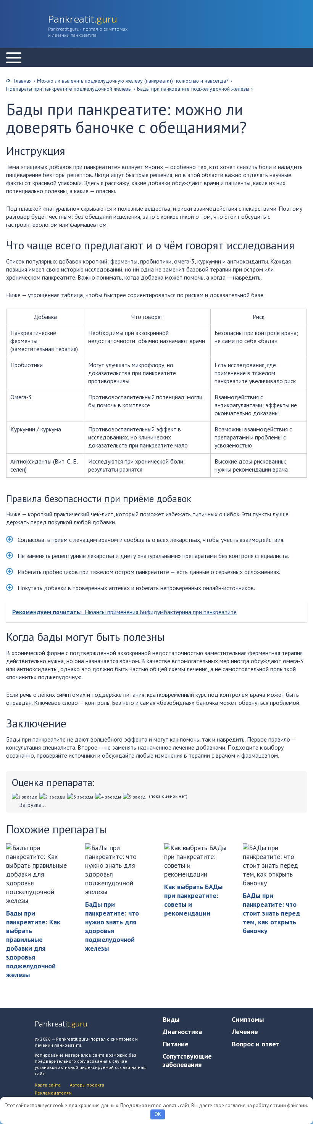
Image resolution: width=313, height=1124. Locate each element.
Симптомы (248, 1019)
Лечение (245, 1031)
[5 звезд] (135, 797)
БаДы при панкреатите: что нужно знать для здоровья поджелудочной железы (112, 926)
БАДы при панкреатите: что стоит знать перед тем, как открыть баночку (271, 913)
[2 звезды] (53, 797)
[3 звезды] (81, 797)
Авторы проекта (87, 1085)
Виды (171, 1019)
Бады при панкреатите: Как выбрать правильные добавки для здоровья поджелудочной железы (33, 944)
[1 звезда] (25, 797)
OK (158, 1114)
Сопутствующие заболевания (187, 1060)
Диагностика (182, 1031)
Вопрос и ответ (255, 1043)
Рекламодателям (53, 1093)
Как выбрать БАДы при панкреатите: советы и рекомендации (193, 899)
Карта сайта (48, 1085)
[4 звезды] (109, 797)
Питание (176, 1043)
